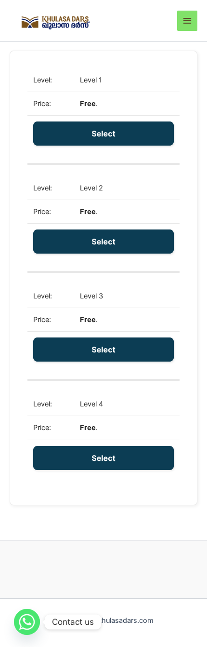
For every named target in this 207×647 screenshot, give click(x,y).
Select (103, 133)
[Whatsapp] (27, 622)
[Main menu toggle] (187, 21)
